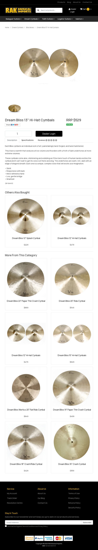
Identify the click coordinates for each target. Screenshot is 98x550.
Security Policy (74, 507)
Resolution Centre (15, 503)
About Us (77, 2)
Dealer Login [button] (73, 10)
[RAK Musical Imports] (18, 10)
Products (61, 2)
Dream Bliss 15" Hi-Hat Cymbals (72, 355)
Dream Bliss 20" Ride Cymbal (72, 301)
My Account (12, 493)
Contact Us (87, 2)
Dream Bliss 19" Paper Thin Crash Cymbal (72, 409)
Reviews (41, 140)
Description (12, 140)
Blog (69, 2)
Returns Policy (74, 503)
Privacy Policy (73, 498)
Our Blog (41, 498)
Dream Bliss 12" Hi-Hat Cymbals (72, 238)
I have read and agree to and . (27, 526)
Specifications (27, 140)
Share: (8, 125)
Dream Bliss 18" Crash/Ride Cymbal (26, 464)
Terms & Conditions (28, 526)
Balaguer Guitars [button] (13, 19)
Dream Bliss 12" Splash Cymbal (26, 238)
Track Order (12, 498)
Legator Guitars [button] (64, 19)
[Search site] (38, 10)
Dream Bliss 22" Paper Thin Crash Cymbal (26, 301)
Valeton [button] (79, 19)
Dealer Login (48, 133)
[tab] (12, 140)
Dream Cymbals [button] (31, 19)
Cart (85, 9)
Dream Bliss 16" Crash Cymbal (72, 464)
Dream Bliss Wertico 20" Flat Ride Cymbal (26, 409)
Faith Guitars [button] (47, 19)
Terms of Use (74, 493)
